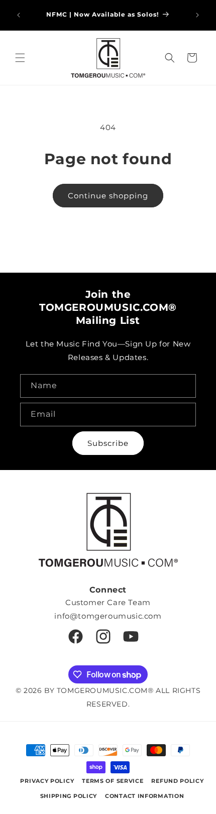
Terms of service (112, 780)
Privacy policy (47, 780)
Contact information (144, 795)
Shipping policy (68, 795)
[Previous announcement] (19, 15)
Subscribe (108, 443)
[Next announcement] (197, 15)
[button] (20, 58)
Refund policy (177, 780)
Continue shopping (108, 195)
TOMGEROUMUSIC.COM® (105, 690)
